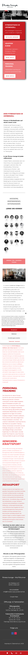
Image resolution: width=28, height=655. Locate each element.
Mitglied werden (12, 37)
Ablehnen (14, 334)
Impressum (17, 341)
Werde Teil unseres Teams (14, 261)
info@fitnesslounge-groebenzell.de (14, 591)
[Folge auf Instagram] (15, 633)
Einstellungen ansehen (14, 338)
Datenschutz (11, 341)
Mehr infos (10, 57)
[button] (26, 313)
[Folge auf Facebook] (12, 633)
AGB (22, 643)
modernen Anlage (14, 285)
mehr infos (10, 76)
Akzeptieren (14, 329)
